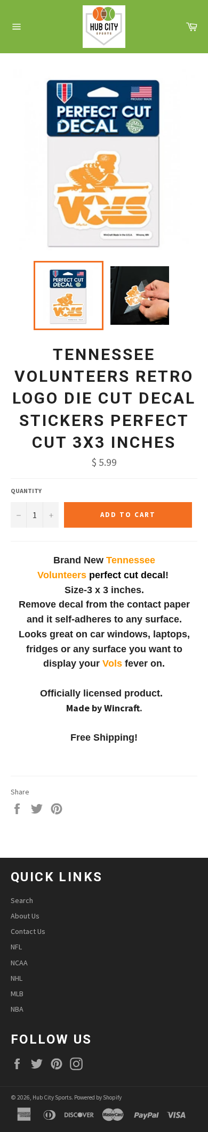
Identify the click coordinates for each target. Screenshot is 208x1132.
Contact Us (28, 931)
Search (22, 900)
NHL (16, 978)
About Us (25, 916)
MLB (17, 993)
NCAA (19, 962)
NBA (17, 1009)
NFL (16, 946)
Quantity (26, 491)
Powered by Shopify (98, 1097)
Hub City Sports (52, 1097)
